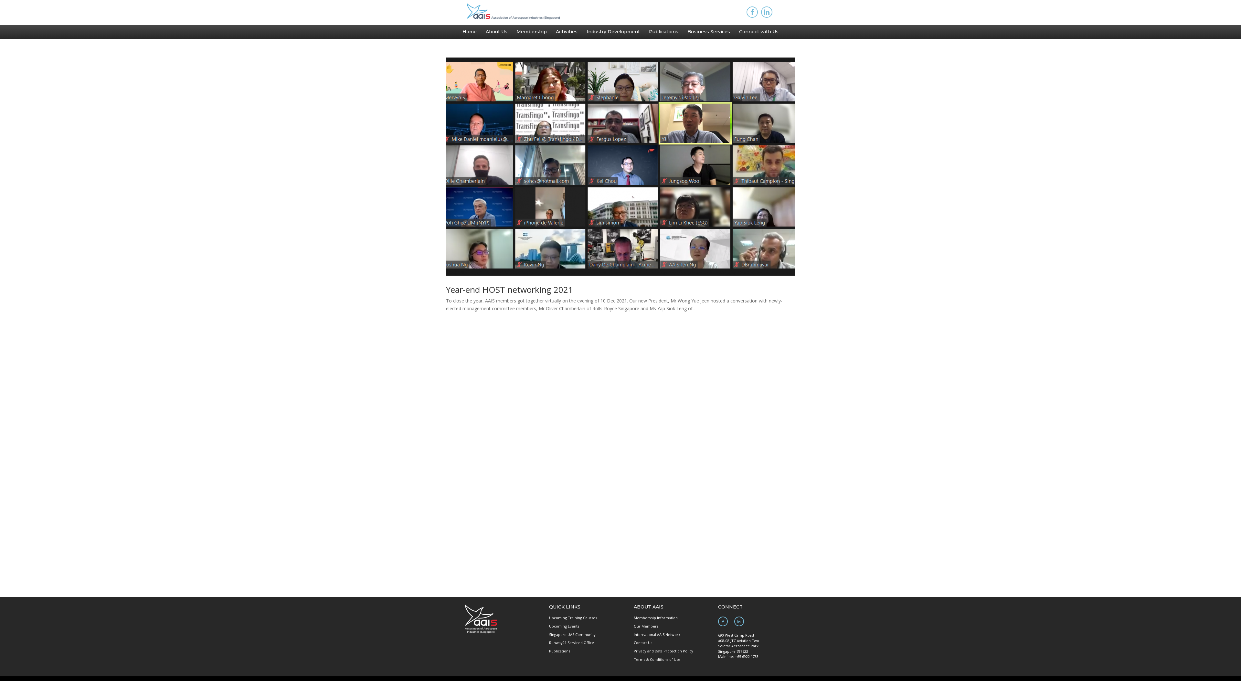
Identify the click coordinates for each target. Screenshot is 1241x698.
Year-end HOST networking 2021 (509, 289)
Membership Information (656, 617)
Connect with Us (759, 32)
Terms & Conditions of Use (657, 659)
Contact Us (643, 642)
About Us (496, 32)
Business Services (708, 32)
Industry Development (613, 32)
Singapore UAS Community (572, 634)
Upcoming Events (564, 626)
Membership (531, 32)
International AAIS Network (657, 634)
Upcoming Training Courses (573, 617)
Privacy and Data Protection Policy (663, 651)
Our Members (646, 626)
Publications (663, 32)
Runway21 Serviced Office (571, 642)
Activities (567, 32)
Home (469, 32)
